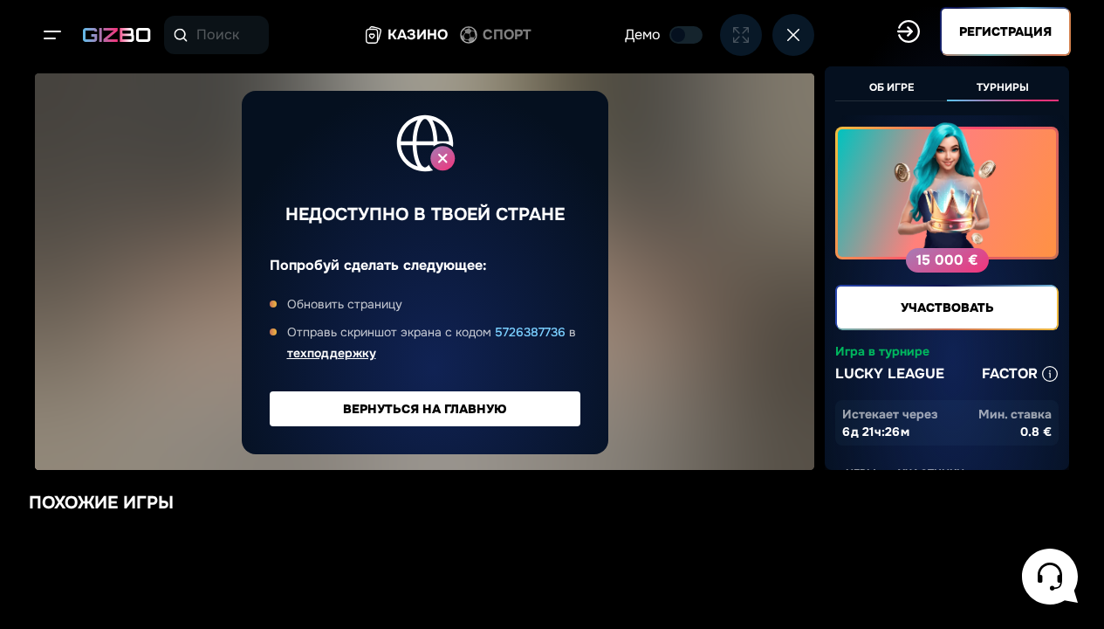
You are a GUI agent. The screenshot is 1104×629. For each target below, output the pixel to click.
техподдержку (331, 353)
